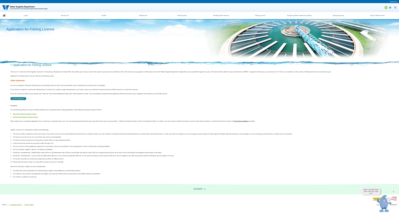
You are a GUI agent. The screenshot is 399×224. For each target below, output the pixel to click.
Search (395, 7)
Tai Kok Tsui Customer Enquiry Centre (25, 117)
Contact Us (393, 1)
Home (4, 15)
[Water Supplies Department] (25, 7)
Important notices (15, 205)
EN (386, 7)
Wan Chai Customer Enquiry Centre (24, 114)
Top (396, 221)
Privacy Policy (29, 205)
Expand (205, 189)
